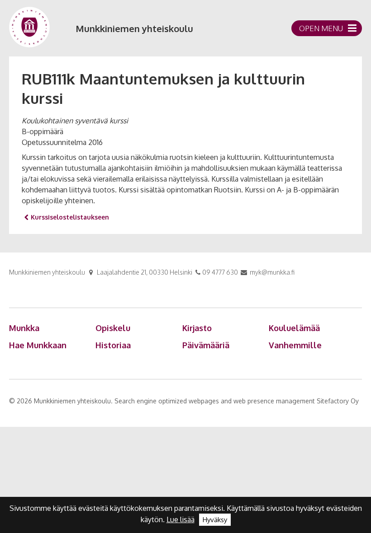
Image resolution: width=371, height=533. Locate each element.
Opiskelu (112, 328)
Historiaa (113, 345)
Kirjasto (197, 328)
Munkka (24, 328)
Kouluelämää (294, 328)
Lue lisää (180, 519)
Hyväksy (215, 519)
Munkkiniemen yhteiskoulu (134, 28)
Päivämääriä (205, 345)
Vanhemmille (295, 345)
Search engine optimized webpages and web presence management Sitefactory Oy (236, 401)
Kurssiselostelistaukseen (70, 217)
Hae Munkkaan (38, 345)
